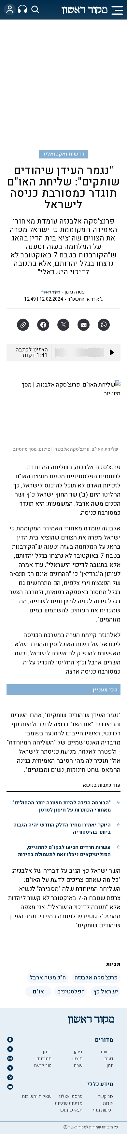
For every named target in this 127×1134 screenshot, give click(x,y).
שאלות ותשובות (36, 1096)
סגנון (47, 1051)
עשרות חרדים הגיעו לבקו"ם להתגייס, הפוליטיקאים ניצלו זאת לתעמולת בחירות (64, 850)
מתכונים (43, 1058)
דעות (108, 1058)
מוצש (77, 1058)
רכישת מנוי (103, 1110)
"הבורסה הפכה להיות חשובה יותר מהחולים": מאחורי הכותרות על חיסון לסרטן (61, 806)
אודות (108, 1103)
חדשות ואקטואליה (63, 154)
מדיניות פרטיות (68, 1103)
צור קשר (105, 1096)
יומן (109, 1065)
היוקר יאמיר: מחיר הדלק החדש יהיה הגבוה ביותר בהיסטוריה (62, 828)
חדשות (107, 1051)
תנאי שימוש (71, 1110)
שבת (78, 1065)
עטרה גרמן (74, 292)
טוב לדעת (42, 1065)
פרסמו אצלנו (70, 1096)
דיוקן (78, 1051)
